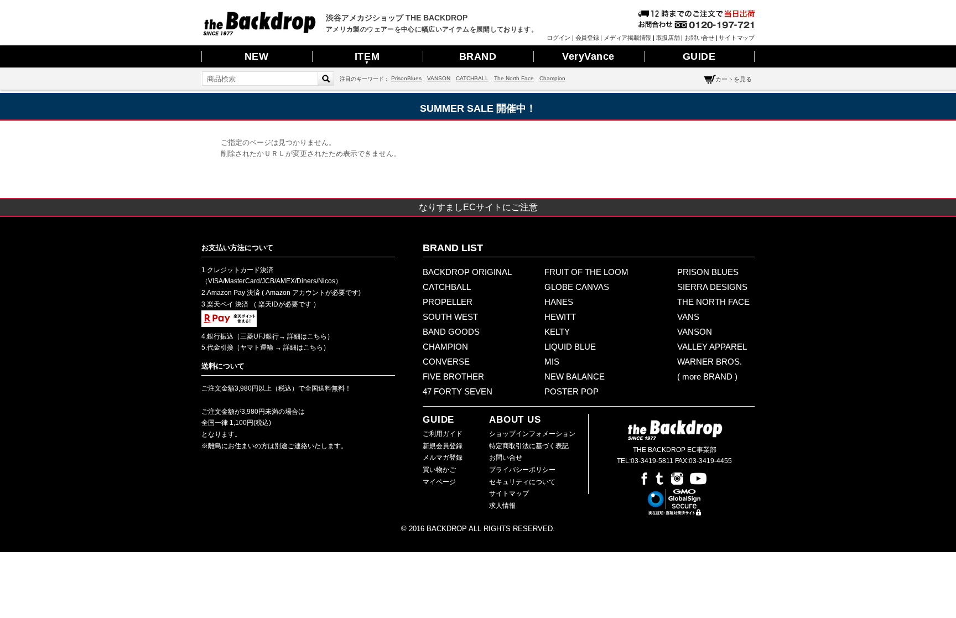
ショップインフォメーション (532, 434)
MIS (551, 361)
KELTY (557, 331)
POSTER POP (571, 391)
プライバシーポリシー (522, 470)
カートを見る (733, 79)
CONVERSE (446, 361)
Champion (552, 78)
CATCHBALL (472, 78)
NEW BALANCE (574, 376)
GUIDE (699, 56)
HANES (558, 302)
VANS (688, 316)
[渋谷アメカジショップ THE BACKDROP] (259, 33)
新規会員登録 (443, 446)
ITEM (367, 58)
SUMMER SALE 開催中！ (478, 108)
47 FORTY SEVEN (457, 391)
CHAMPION (445, 346)
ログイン (558, 37)
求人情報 (502, 506)
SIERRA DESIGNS (712, 287)
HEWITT (560, 316)
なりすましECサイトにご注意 (478, 207)
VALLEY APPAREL (712, 346)
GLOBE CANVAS (576, 287)
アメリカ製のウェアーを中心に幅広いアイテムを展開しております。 (432, 29)
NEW (257, 56)
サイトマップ (737, 37)
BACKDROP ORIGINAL (467, 272)
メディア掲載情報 (627, 37)
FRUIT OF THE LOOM (586, 272)
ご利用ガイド (443, 434)
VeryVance (588, 56)
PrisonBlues (406, 78)
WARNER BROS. (709, 361)
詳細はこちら (306, 336)
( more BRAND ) (707, 376)
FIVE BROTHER (453, 376)
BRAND (478, 56)
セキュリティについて (522, 482)
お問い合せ (699, 37)
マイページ (439, 482)
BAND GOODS (451, 331)
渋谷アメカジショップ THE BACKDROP (396, 17)
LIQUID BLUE (570, 346)
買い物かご (439, 470)
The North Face (514, 78)
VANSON (438, 78)
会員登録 (587, 37)
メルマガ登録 (443, 457)
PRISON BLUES (708, 272)
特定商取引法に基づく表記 (529, 446)
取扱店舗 (668, 37)
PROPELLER (447, 302)
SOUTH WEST (450, 316)
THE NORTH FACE (713, 302)
